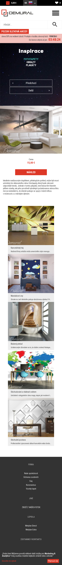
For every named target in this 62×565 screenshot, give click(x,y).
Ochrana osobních (31, 477)
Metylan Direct (31, 526)
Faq (31, 481)
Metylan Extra (31, 529)
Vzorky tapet (31, 489)
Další (39, 90)
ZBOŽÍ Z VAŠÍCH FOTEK (31, 507)
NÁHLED (31, 172)
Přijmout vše (53, 561)
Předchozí (24, 83)
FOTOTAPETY (31, 59)
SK (26, 3)
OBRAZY (31, 62)
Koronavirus (31, 485)
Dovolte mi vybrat (9, 561)
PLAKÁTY (31, 65)
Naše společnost (31, 473)
